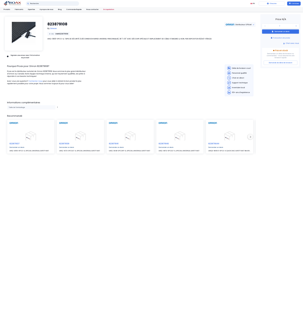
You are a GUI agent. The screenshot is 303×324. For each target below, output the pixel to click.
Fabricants (19, 9)
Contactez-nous (35, 81)
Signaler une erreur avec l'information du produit (25, 56)
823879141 (113, 143)
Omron (53, 28)
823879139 (64, 143)
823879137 (14, 143)
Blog (60, 9)
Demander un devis (16, 147)
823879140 (164, 143)
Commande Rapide (74, 9)
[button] (24, 34)
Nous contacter (92, 9)
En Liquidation (108, 9)
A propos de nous (46, 9)
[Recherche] (28, 3)
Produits (7, 9)
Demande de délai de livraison (280, 63)
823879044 (213, 143)
